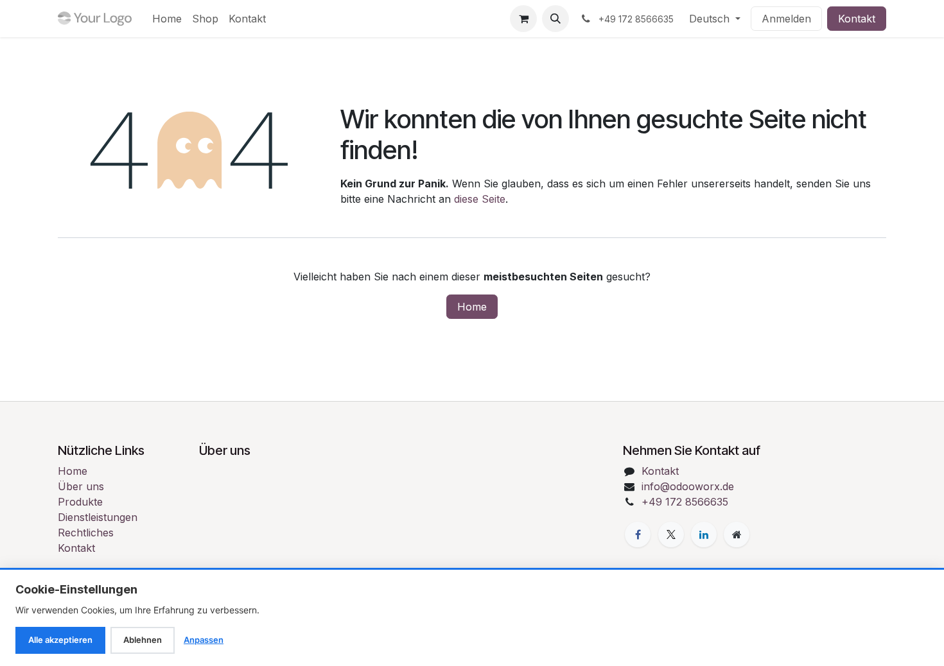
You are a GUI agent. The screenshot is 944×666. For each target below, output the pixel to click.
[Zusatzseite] (736, 534)
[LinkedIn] (704, 534)
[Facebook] (638, 534)
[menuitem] (167, 18)
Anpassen (203, 640)
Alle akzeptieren (60, 640)
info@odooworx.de (688, 486)
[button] (555, 18)
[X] (671, 534)
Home (472, 306)
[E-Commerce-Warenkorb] (523, 18)
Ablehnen (142, 640)
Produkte (80, 501)
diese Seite (479, 198)
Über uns (81, 486)
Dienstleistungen (97, 517)
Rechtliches (86, 532)
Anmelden (786, 18)
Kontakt (856, 18)
